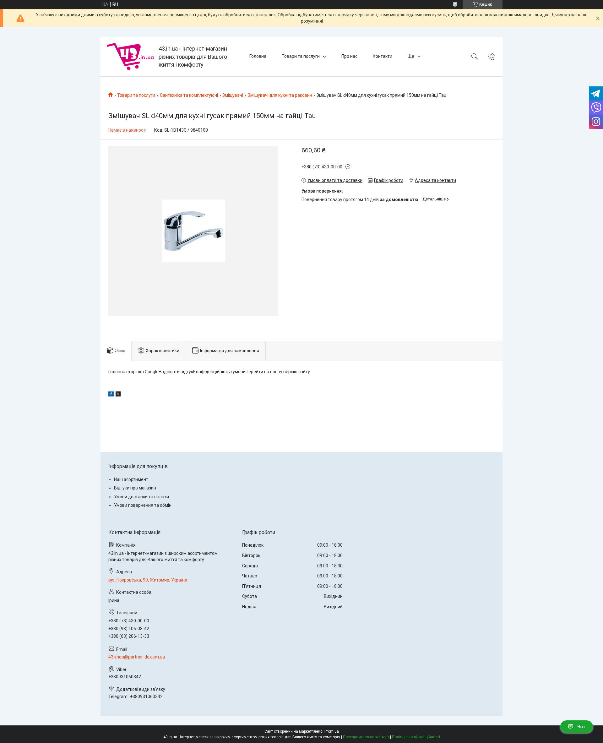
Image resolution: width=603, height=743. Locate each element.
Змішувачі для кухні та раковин (280, 95)
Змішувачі (232, 95)
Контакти (382, 56)
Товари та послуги (301, 56)
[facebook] (111, 394)
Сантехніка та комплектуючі (189, 95)
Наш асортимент (131, 479)
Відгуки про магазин (135, 487)
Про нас (349, 56)
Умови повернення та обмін (142, 505)
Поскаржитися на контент (366, 737)
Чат (581, 726)
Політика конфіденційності (416, 737)
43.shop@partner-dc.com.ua (136, 656)
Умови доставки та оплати (141, 496)
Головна (257, 56)
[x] (118, 394)
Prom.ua (331, 731)
